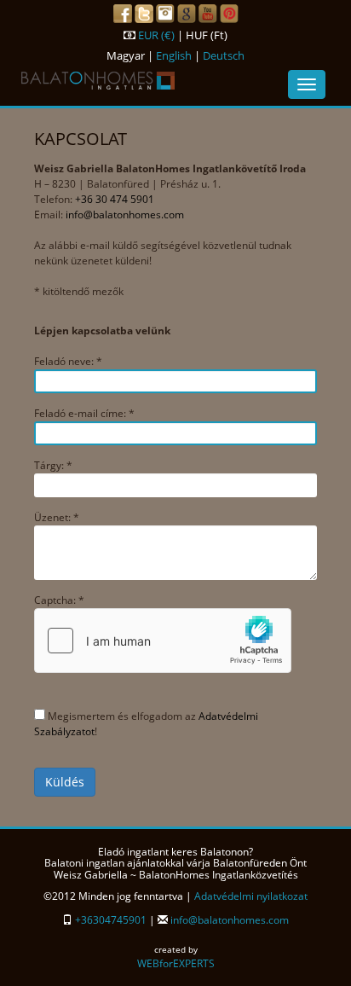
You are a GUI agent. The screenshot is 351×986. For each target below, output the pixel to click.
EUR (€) (156, 35)
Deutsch (224, 55)
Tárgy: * (53, 465)
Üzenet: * (56, 517)
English (174, 55)
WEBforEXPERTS (176, 963)
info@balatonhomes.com (125, 214)
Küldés (64, 782)
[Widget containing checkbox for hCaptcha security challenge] (162, 640)
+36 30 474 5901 (114, 199)
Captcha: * (59, 600)
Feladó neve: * (68, 361)
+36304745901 (111, 920)
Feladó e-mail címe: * (84, 413)
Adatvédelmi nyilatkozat (251, 896)
